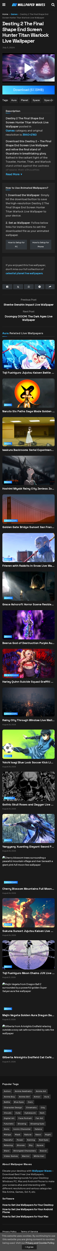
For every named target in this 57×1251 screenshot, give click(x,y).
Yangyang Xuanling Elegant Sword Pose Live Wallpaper (28, 846)
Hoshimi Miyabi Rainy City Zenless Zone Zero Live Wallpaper (28, 488)
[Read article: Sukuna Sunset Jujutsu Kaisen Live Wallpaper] (28, 912)
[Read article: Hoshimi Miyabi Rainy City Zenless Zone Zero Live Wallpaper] (28, 474)
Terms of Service (29, 1231)
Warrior (26, 1156)
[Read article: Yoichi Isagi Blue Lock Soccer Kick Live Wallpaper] (28, 744)
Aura (5, 333)
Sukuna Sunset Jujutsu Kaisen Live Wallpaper (28, 931)
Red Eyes (43, 1140)
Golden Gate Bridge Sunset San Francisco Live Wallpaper (28, 527)
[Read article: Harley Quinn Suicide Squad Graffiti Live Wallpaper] (28, 667)
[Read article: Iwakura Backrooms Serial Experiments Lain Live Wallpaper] (28, 435)
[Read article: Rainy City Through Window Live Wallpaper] (28, 701)
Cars (30, 1102)
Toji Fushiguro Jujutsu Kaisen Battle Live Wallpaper (28, 372)
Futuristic (9, 1124)
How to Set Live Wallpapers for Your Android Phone (27, 1211)
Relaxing (8, 1145)
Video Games (11, 1156)
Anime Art (41, 1091)
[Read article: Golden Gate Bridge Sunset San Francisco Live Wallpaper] (28, 512)
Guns (6, 1129)
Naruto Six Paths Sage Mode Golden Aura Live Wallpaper (28, 411)
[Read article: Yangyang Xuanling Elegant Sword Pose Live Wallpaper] (28, 828)
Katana (38, 1129)
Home (5, 14)
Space (40, 1145)
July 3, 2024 (8, 47)
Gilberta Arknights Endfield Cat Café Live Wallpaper (28, 1057)
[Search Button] (53, 4)
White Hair (39, 1156)
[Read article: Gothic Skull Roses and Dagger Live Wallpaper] (28, 786)
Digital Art (9, 1118)
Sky (31, 1145)
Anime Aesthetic (23, 1091)
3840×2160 (29, 134)
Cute (18, 1113)
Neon (38, 1134)
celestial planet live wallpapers (24, 273)
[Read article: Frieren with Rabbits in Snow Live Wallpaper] (28, 551)
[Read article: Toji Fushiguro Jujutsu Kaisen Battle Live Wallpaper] (28, 358)
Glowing (22, 1124)
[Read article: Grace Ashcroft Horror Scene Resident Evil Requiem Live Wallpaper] (28, 590)
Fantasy (9, 798)
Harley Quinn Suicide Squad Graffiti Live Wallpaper (28, 681)
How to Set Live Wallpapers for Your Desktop (28, 1205)
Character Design (13, 1107)
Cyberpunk (30, 1113)
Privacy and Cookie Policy (39, 1243)
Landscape (11, 521)
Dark (42, 1113)
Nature (27, 1134)
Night (48, 1134)
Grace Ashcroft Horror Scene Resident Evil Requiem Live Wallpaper (28, 604)
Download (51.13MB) (28, 90)
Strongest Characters (24, 1151)
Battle (7, 1102)
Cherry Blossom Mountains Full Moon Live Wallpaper (28, 888)
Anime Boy (9, 1097)
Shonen (21, 1145)
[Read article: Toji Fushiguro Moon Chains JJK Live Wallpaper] (28, 954)
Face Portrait (25, 1118)
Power (20, 1140)
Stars (6, 1151)
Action (7, 1091)
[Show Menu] (3, 4)
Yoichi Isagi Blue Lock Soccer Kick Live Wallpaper (28, 762)
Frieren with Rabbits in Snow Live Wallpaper (28, 565)
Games (14, 14)
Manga (7, 1134)
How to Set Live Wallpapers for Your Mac (25, 1216)
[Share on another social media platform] (50, 286)
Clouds (7, 1113)
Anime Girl (24, 1097)
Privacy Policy (9, 1231)
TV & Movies (11, 675)
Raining (31, 1140)
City (43, 1107)
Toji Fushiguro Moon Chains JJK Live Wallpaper (28, 973)
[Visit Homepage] (28, 4)
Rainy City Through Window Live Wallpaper (28, 720)
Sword (43, 1151)
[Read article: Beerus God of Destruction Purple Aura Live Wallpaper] (28, 628)
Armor (37, 1097)
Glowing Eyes (37, 1124)
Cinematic (31, 1107)
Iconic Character (22, 1129)
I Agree (29, 1247)
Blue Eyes (19, 1102)
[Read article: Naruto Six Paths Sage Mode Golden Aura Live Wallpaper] (28, 397)
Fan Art (39, 1118)
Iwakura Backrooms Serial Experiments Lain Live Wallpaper (28, 450)
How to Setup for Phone (40, 244)
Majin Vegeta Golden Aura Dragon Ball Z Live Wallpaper (28, 1015)
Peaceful (8, 1140)
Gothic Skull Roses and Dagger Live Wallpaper (28, 804)
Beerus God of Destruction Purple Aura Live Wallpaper (28, 643)
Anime (8, 366)
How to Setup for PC (16, 244)
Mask (17, 1134)
